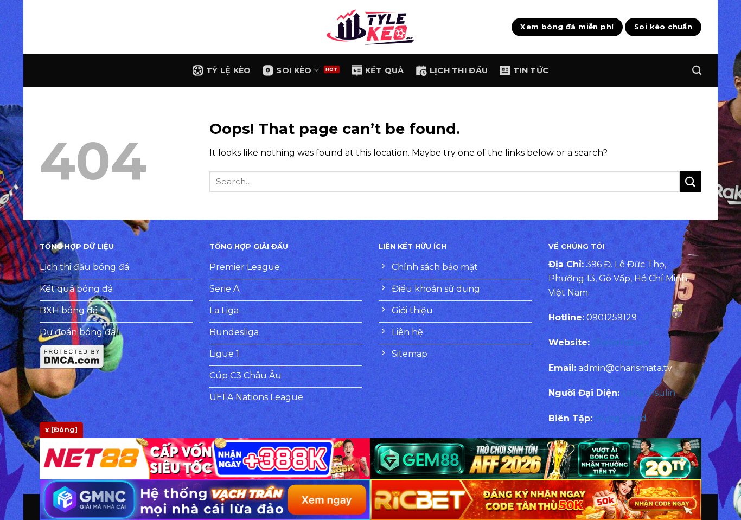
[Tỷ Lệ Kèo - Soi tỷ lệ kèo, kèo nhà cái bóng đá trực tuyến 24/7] (370, 27)
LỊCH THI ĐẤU (459, 70)
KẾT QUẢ (384, 70)
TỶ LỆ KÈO (228, 70)
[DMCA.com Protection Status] (72, 356)
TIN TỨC (530, 70)
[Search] (696, 71)
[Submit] (690, 181)
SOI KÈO (293, 70)
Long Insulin (648, 393)
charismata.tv (620, 342)
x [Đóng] (61, 430)
